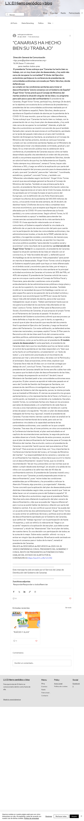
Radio (43, 690)
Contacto (44, 696)
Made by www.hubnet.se (12, 700)
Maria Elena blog (28, 23)
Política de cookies (60, 686)
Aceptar (74, 816)
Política (40, 23)
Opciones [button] (48, 816)
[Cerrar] (81, 816)
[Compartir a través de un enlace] (30, 592)
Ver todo (68, 608)
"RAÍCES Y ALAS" (21, 632)
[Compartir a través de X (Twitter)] (19, 592)
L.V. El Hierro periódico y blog (28, 3)
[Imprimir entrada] (35, 592)
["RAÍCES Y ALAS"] (25, 620)
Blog (43, 684)
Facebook (76, 684)
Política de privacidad (31, 818)
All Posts (14, 23)
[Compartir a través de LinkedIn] (24, 592)
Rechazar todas (61, 816)
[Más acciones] (70, 35)
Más (49, 23)
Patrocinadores (46, 693)
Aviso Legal (58, 684)
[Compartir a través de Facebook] (14, 592)
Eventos (44, 687)
